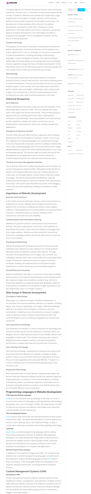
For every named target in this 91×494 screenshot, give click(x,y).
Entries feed (79, 150)
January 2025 (71, 95)
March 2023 (70, 102)
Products (64, 2)
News (75, 2)
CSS (7, 416)
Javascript (78, 128)
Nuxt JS (69, 45)
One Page (78, 131)
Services (51, 2)
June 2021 (78, 109)
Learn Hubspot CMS (78, 83)
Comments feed (71, 153)
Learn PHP (76, 54)
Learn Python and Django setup (75, 26)
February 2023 (79, 102)
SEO (77, 138)
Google (78, 124)
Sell (71, 2)
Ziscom (70, 54)
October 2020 (71, 112)
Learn (57, 2)
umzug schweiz (72, 69)
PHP (48, 459)
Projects (78, 135)
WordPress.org (79, 153)
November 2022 (71, 105)
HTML (8, 398)
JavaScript (10, 432)
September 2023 (80, 98)
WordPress (70, 142)
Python (69, 138)
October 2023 (71, 98)
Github (69, 124)
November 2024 (80, 95)
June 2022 (78, 105)
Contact (82, 2)
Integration (70, 128)
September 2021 (71, 109)
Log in (69, 150)
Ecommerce (79, 121)
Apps (69, 121)
